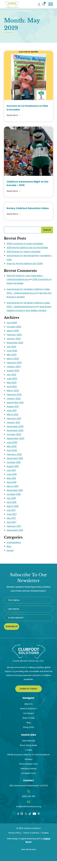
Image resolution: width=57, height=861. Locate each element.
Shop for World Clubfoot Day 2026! (25, 263)
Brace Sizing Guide (28, 745)
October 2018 (14, 494)
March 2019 (12, 486)
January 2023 (14, 366)
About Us (28, 704)
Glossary (28, 759)
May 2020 (12, 446)
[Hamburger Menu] (50, 4)
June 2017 (12, 514)
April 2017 (11, 522)
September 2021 (15, 402)
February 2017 (14, 526)
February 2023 (14, 362)
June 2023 (12, 350)
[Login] (39, 4)
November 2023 (15, 342)
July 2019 (11, 470)
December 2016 (15, 530)
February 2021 (14, 418)
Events (10, 550)
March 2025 (13, 330)
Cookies (45, 832)
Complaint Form (28, 773)
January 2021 (13, 422)
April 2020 (12, 450)
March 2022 (13, 390)
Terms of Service (31, 832)
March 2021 (12, 414)
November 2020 (15, 430)
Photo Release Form (28, 764)
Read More (12, 115)
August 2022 (13, 370)
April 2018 (11, 502)
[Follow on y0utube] (34, 814)
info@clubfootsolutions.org (28, 806)
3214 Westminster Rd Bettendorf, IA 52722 (28, 785)
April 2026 (12, 322)
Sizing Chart (28, 727)
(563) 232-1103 (28, 796)
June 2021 (12, 410)
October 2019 (14, 462)
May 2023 (11, 354)
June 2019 (12, 474)
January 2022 (14, 398)
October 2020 (14, 434)
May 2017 (11, 518)
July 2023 (11, 346)
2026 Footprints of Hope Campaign (25, 243)
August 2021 (13, 406)
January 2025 (14, 338)
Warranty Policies (28, 768)
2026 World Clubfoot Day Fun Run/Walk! (27, 247)
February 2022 (14, 394)
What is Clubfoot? (28, 708)
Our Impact (28, 713)
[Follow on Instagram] (22, 814)
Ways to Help (29, 718)
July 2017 (11, 510)
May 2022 (11, 382)
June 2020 (12, 442)
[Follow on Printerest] (39, 814)
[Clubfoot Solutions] (28, 654)
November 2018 (15, 490)
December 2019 (15, 458)
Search (47, 229)
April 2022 (12, 386)
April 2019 (11, 482)
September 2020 (15, 438)
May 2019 (11, 478)
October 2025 (14, 326)
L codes (28, 750)
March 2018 (12, 506)
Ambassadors (14, 542)
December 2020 (15, 426)
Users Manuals (28, 740)
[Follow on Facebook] (18, 814)
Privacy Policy (14, 832)
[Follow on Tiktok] (30, 814)
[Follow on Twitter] (26, 813)
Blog (9, 546)
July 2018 (11, 498)
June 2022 (12, 378)
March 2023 (13, 358)
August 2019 (13, 466)
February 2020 (14, 454)
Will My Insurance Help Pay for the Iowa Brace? (28, 754)
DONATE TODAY (28, 688)
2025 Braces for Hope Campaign (24, 251)
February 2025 (14, 334)
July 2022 (11, 374)
